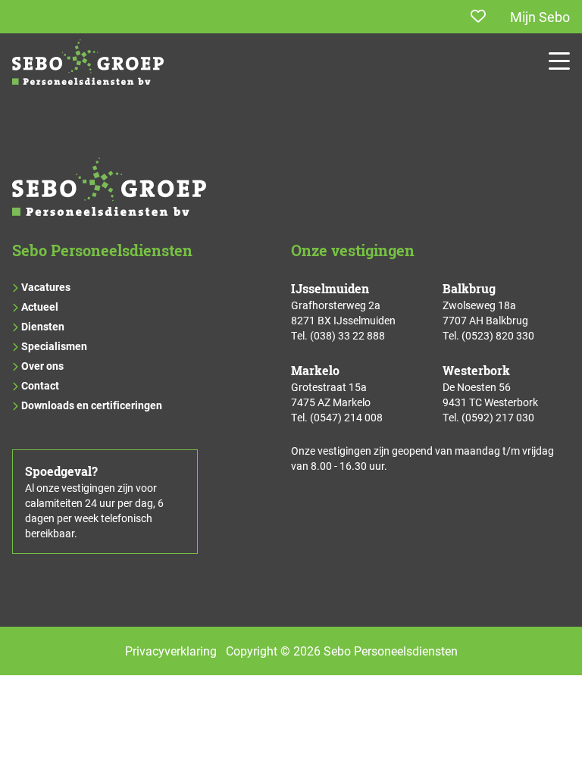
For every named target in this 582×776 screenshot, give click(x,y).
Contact (40, 385)
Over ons (42, 365)
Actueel (39, 306)
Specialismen (54, 346)
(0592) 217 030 (498, 417)
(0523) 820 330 (498, 335)
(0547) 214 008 (346, 417)
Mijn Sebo (540, 17)
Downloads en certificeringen (91, 405)
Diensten (42, 326)
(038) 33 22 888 (347, 335)
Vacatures (45, 287)
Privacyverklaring (171, 651)
